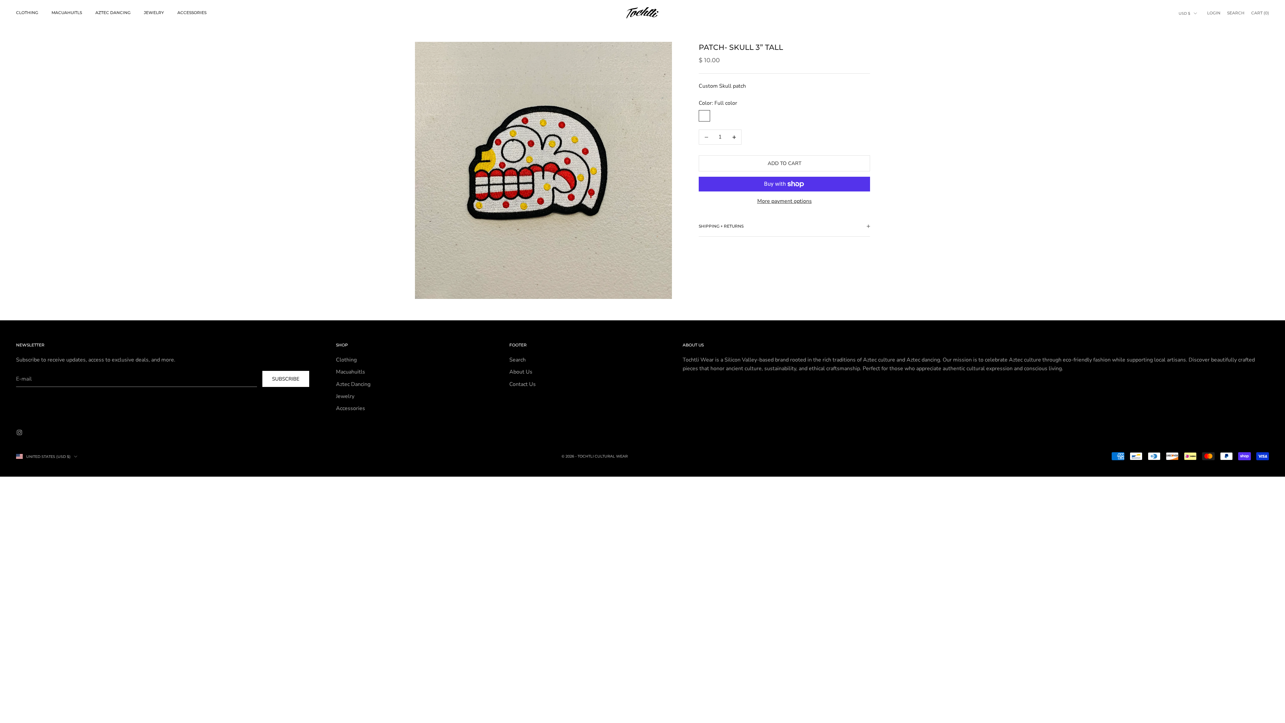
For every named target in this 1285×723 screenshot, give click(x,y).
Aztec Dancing (113, 12)
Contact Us (522, 384)
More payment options (784, 201)
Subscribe (285, 379)
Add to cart (784, 163)
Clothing (27, 12)
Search (517, 360)
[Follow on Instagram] (19, 432)
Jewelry (154, 12)
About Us (520, 372)
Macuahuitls (67, 12)
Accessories (191, 12)
